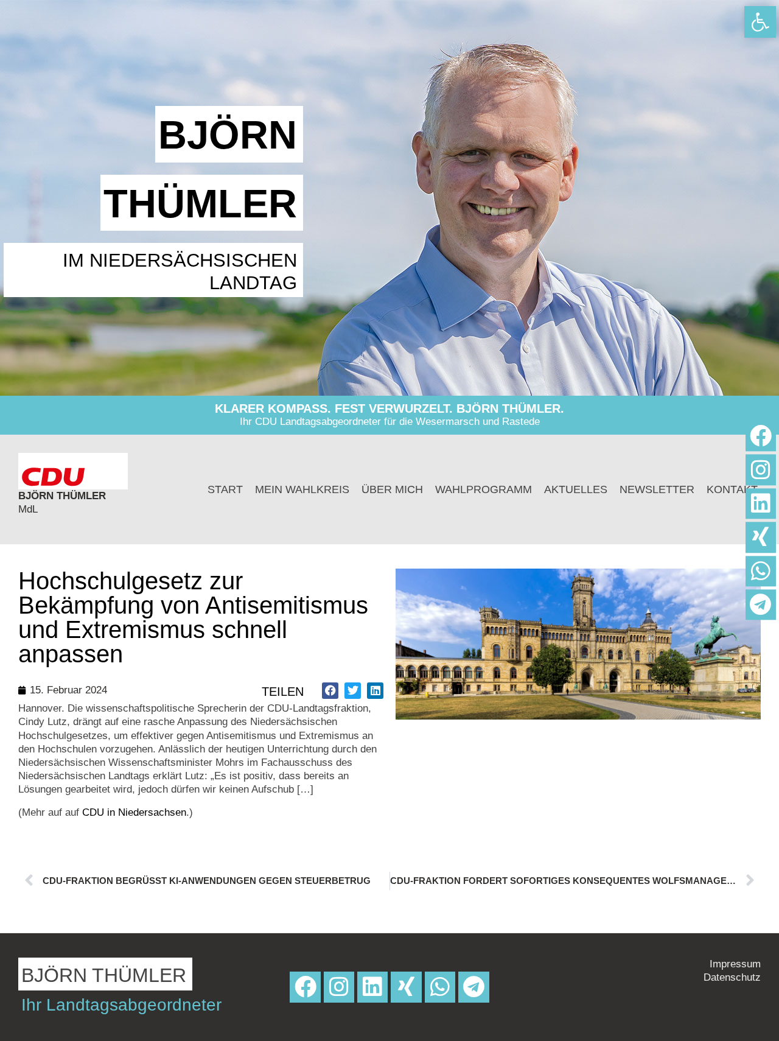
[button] (330, 690)
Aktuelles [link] (575, 489)
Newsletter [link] (657, 489)
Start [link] (225, 489)
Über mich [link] (392, 489)
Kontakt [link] (732, 489)
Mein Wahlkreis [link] (302, 489)
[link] (760, 22)
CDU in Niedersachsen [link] (134, 812)
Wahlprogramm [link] (483, 489)
